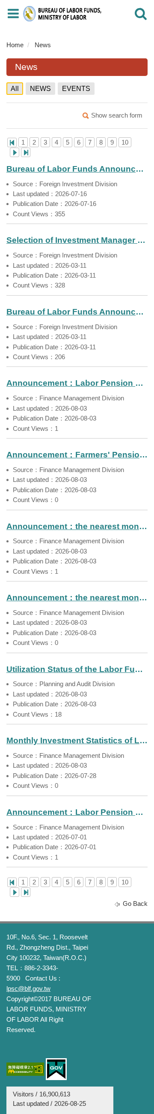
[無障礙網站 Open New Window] (25, 1069)
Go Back (135, 903)
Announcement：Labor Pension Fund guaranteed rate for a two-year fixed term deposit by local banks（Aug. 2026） (77, 382)
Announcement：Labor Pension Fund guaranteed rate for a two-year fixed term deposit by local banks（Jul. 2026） (77, 812)
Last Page (25, 152)
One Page (12, 142)
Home (15, 44)
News (43, 44)
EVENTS (76, 88)
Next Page (14, 152)
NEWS (40, 88)
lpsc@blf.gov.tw (28, 988)
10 (124, 142)
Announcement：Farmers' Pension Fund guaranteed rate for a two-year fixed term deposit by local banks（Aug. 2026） (77, 454)
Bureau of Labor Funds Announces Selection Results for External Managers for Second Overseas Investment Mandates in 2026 (77, 168)
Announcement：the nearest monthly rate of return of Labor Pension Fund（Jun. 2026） (77, 526)
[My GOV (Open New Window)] (56, 1069)
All (15, 88)
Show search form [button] (116, 115)
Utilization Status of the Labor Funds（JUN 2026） (77, 669)
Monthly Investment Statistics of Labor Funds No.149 (77, 740)
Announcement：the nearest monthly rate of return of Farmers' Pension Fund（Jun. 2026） (77, 597)
